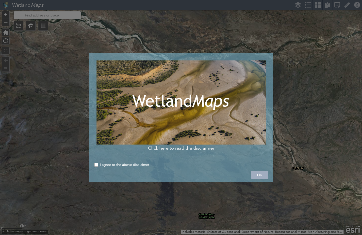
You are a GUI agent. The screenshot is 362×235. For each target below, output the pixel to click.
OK (259, 175)
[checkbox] (181, 165)
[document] (181, 105)
